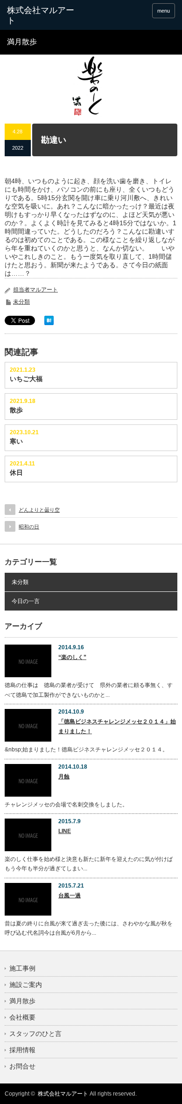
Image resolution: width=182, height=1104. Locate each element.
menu (163, 11)
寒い (16, 441)
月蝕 (64, 776)
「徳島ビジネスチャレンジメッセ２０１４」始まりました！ (117, 726)
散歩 (16, 410)
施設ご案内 (25, 984)
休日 (16, 472)
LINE (64, 831)
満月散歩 (22, 1001)
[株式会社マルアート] (43, 16)
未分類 (21, 302)
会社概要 (22, 1017)
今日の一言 (26, 601)
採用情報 (22, 1050)
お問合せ (22, 1066)
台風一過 (69, 895)
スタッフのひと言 (35, 1033)
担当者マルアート (35, 289)
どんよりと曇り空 (39, 510)
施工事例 (22, 968)
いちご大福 (26, 378)
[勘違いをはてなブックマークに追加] (49, 322)
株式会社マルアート (63, 1093)
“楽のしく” (72, 657)
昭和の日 (29, 526)
